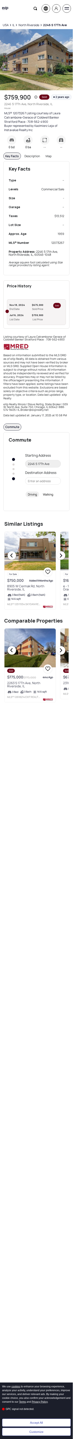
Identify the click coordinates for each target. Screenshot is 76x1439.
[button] (36, 97)
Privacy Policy (40, 1401)
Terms (22, 1401)
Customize (36, 1431)
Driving (32, 494)
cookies (15, 1386)
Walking (48, 494)
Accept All (36, 1422)
